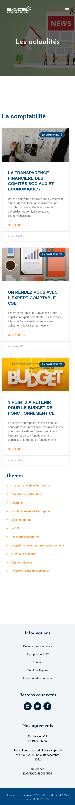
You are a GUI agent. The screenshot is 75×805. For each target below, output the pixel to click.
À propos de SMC (37, 654)
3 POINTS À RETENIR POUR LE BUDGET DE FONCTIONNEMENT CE (31, 407)
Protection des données (38, 678)
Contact (37, 662)
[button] (67, 9)
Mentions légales (37, 670)
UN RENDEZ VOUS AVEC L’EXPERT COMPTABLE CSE (33, 297)
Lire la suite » (16, 225)
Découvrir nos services (37, 646)
